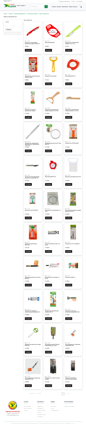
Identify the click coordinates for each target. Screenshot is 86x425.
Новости (26, 410)
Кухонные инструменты (32, 13)
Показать (8, 29)
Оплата (52, 408)
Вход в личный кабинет (69, 406)
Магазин (54, 6)
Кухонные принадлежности (20, 13)
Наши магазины (27, 406)
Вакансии (59, 6)
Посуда (10, 13)
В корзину (28, 50)
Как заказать (54, 406)
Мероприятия (65, 6)
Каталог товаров (21, 5)
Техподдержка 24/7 (55, 410)
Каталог (5, 13)
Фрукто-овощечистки (44, 13)
